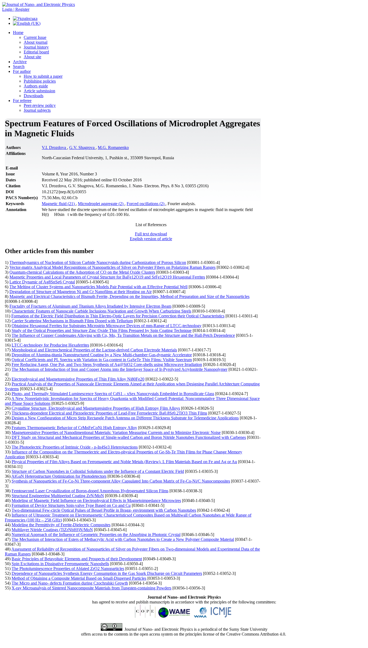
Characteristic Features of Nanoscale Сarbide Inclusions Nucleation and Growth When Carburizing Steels (101, 311)
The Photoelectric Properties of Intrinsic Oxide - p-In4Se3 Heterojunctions (75, 447)
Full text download (151, 234)
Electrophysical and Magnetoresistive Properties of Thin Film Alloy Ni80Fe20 (78, 379)
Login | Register (15, 9)
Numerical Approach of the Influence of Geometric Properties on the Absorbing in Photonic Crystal (96, 534)
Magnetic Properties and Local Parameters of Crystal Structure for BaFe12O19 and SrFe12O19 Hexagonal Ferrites (107, 277)
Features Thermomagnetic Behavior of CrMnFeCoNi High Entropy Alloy (74, 427)
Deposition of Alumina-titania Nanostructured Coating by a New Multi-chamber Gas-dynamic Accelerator (102, 354)
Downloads (33, 95)
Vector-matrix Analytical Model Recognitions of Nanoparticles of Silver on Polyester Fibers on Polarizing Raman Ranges (112, 267)
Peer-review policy (40, 105)
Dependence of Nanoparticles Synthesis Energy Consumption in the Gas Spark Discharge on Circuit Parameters (107, 573)
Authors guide (36, 86)
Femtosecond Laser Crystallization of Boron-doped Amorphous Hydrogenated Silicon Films (90, 490)
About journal (35, 42)
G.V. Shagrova (82, 147)
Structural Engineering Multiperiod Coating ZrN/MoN (58, 495)
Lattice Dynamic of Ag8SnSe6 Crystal (42, 282)
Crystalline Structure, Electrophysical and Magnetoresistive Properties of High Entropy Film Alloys (96, 408)
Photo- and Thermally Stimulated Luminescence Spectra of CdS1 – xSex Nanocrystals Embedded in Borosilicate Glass (113, 393)
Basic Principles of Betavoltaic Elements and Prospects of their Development (77, 559)
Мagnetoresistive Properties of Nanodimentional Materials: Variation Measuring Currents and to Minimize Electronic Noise (116, 432)
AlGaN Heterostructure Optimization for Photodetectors (58, 476)
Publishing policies (40, 81)
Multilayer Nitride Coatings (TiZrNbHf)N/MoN (52, 529)
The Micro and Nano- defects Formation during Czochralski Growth (70, 583)
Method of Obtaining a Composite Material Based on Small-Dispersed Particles (79, 578)
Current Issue (35, 37)
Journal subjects (37, 110)
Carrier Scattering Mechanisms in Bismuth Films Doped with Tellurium (72, 320)
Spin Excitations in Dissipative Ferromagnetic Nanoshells (60, 563)
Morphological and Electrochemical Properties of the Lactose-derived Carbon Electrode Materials (94, 350)
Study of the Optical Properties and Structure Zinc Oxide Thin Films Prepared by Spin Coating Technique (102, 330)
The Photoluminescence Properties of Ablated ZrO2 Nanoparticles (68, 568)
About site (32, 57)
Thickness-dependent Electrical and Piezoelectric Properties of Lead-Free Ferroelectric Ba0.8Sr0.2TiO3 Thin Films (109, 413)
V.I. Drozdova (54, 147)
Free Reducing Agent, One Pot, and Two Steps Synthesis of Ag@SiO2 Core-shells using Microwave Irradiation (107, 364)
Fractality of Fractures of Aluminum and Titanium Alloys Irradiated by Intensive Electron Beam (90, 306)
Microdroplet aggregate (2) (101, 203)
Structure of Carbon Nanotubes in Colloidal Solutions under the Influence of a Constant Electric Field (98, 471)
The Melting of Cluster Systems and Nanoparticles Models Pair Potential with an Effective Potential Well (98, 286)
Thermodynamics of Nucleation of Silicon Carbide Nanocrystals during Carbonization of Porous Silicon (97, 262)
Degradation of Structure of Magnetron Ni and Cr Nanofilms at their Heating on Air (80, 291)
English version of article (151, 238)
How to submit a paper (43, 76)
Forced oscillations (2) (146, 203)
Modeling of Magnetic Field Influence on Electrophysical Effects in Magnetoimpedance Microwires (96, 500)
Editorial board (36, 52)
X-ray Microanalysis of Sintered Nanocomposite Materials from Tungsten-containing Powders (91, 588)
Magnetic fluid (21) (59, 203)
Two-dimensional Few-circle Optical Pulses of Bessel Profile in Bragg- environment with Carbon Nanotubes (104, 510)
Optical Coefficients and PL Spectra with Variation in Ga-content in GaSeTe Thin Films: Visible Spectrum (102, 359)
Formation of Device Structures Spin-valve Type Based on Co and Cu (71, 505)
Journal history (36, 47)
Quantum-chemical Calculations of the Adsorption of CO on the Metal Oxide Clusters (82, 272)
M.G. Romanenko (113, 147)
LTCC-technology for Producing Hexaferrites (50, 345)
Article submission (39, 91)
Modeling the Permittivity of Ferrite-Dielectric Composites (61, 525)
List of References (151, 224)
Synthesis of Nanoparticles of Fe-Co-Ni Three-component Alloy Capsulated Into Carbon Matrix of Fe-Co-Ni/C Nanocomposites (121, 481)
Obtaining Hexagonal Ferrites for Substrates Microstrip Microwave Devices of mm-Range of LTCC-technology (107, 325)
